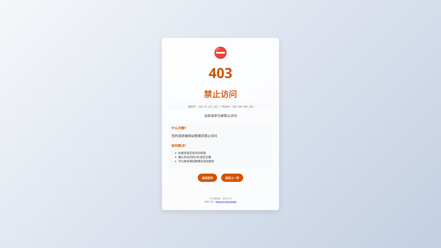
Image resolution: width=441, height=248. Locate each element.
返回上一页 (232, 178)
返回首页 (207, 178)
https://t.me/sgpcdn (226, 201)
